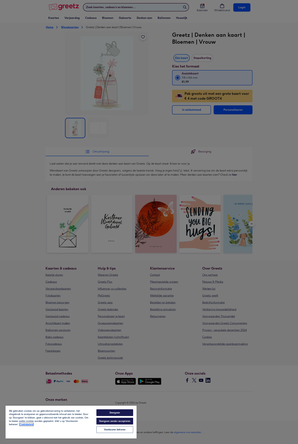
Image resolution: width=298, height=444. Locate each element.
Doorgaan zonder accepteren (114, 421)
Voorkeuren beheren (115, 429)
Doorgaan (115, 412)
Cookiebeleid (26, 424)
